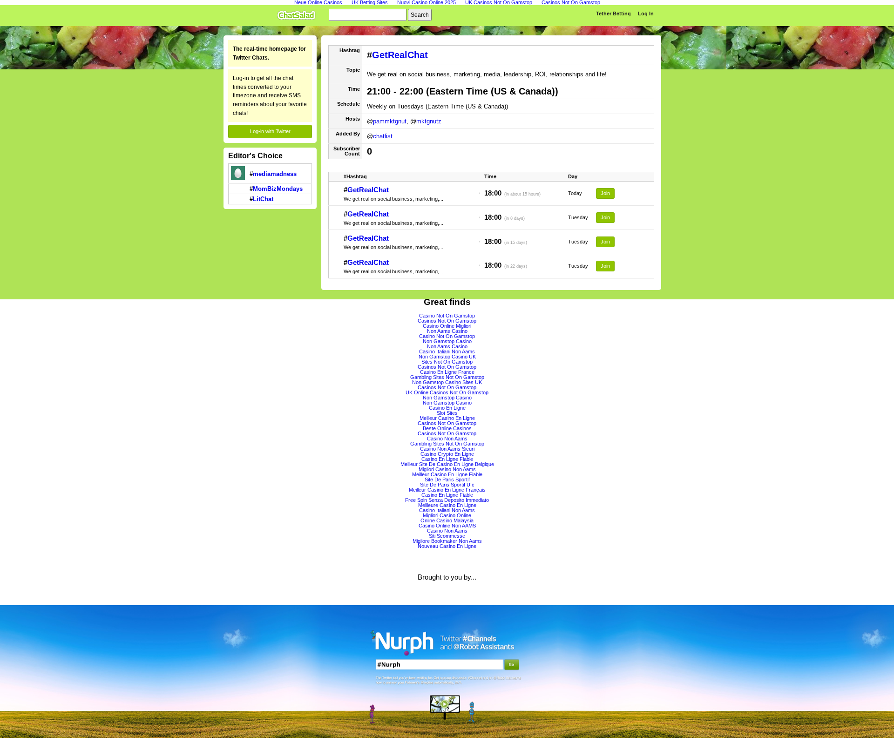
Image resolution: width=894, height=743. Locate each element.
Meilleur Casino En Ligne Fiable (447, 474)
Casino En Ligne (447, 408)
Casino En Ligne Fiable (447, 459)
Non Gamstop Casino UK (447, 356)
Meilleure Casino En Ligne (447, 505)
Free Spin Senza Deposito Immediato (447, 500)
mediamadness (275, 173)
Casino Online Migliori (447, 326)
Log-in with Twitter (270, 131)
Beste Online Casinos (447, 428)
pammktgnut (389, 121)
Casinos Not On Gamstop (447, 321)
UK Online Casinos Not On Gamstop (447, 392)
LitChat (263, 199)
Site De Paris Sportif (447, 479)
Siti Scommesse (447, 536)
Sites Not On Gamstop (447, 362)
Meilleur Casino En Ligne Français (447, 490)
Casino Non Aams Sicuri (447, 449)
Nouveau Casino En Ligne (447, 546)
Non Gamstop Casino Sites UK (447, 382)
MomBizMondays (278, 188)
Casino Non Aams (447, 438)
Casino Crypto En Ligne (447, 454)
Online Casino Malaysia (447, 520)
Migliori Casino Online (447, 515)
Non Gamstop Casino (447, 341)
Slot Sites (447, 413)
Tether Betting (613, 13)
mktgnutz (428, 121)
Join (605, 193)
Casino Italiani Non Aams (447, 351)
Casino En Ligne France (447, 372)
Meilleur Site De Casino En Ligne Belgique (447, 464)
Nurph (447, 671)
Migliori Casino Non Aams (447, 469)
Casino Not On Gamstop (447, 315)
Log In (646, 13)
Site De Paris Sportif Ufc (447, 484)
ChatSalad (298, 13)
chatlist (383, 136)
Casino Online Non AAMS (447, 525)
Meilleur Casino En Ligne (447, 418)
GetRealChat (400, 55)
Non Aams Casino (447, 331)
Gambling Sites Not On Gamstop (447, 377)
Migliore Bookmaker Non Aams (447, 541)
